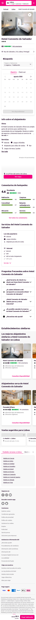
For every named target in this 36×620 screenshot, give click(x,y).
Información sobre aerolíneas (9, 549)
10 (5, 92)
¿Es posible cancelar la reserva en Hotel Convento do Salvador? (17, 310)
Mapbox (22, 157)
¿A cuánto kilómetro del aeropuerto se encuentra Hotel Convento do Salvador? (17, 292)
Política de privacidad (7, 517)
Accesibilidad (5, 558)
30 (31, 101)
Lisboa (13, 9)
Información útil (5, 552)
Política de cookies (6, 520)
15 (26, 92)
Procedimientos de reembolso (10, 546)
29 (26, 101)
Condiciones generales (8, 514)
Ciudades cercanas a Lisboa (12, 452)
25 (9, 101)
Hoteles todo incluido (7, 574)
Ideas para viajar (6, 580)
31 (5, 106)
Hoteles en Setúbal (8, 463)
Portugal (5, 9)
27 (18, 101)
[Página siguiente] (33, 452)
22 (26, 97)
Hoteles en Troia (8, 482)
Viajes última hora (6, 577)
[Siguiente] (31, 76)
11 (9, 92)
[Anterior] (5, 76)
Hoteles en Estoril (8, 469)
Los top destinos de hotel (8, 571)
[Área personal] (34, 3)
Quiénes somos (5, 511)
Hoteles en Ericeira (8, 472)
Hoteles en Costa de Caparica (11, 477)
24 (5, 101)
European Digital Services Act (9, 555)
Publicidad (4, 529)
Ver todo (4, 151)
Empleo (3, 526)
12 (13, 92)
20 (18, 97)
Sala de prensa (5, 532)
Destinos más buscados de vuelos (11, 568)
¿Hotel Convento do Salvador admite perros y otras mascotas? (16, 302)
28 (22, 101)
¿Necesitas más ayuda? (14, 316)
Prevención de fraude (7, 561)
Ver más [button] (6, 263)
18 (9, 97)
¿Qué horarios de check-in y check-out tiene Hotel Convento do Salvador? (17, 282)
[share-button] (29, 15)
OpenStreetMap (30, 157)
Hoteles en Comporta (9, 474)
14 (22, 92)
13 (18, 92)
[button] (17, 24)
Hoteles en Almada (8, 480)
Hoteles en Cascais (8, 458)
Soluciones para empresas (9, 535)
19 (13, 97)
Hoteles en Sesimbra (9, 466)
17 (5, 97)
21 (22, 97)
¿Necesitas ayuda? (6, 542)
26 (13, 101)
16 (31, 92)
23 (31, 97)
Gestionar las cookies (7, 523)
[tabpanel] (18, 470)
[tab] (12, 452)
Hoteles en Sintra (8, 461)
